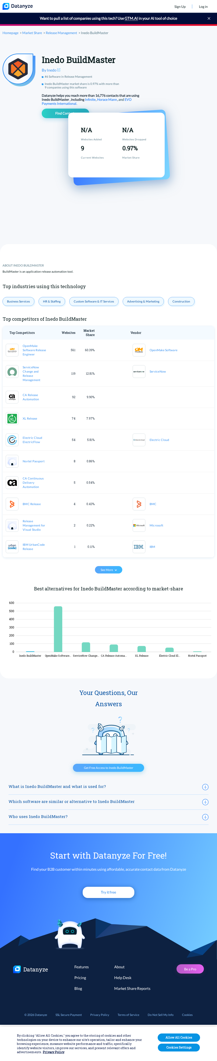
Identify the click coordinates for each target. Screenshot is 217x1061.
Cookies (187, 1015)
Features (81, 966)
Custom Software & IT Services (94, 301)
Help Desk (122, 977)
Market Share (32, 33)
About (119, 966)
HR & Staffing (52, 301)
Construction (181, 301)
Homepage (10, 33)
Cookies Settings (179, 1047)
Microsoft (156, 525)
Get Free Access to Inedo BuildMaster (108, 768)
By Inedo (49, 70)
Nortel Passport (34, 461)
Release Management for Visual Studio (34, 525)
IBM (152, 546)
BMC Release (32, 504)
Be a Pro (190, 969)
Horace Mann (107, 99)
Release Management (61, 33)
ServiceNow (158, 371)
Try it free (108, 892)
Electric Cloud (159, 440)
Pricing (80, 977)
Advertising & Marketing (143, 301)
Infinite (90, 99)
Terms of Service (128, 1015)
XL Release (30, 418)
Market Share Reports (132, 988)
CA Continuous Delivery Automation (33, 483)
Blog (78, 988)
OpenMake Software (163, 350)
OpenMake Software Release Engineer (34, 350)
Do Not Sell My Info (161, 1015)
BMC (153, 504)
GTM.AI (131, 18)
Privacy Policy (99, 1015)
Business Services (18, 301)
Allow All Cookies (179, 1037)
